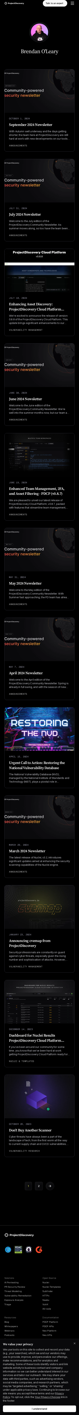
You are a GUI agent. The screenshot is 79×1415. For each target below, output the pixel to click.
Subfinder (47, 1291)
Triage (7, 1304)
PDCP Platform (50, 1322)
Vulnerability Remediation (17, 1295)
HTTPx (46, 1295)
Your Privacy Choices (47, 1397)
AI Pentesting (11, 1282)
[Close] (74, 1343)
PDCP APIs (48, 1326)
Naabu (45, 1300)
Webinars (9, 1330)
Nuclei (45, 1282)
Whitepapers (11, 1326)
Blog (6, 1322)
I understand (39, 1408)
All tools (46, 1308)
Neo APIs (47, 1335)
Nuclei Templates (51, 1286)
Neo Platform (49, 1330)
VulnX (45, 1304)
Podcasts (9, 1335)
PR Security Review (14, 1286)
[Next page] (50, 1186)
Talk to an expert (54, 3)
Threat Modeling (13, 1291)
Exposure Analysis (13, 1300)
